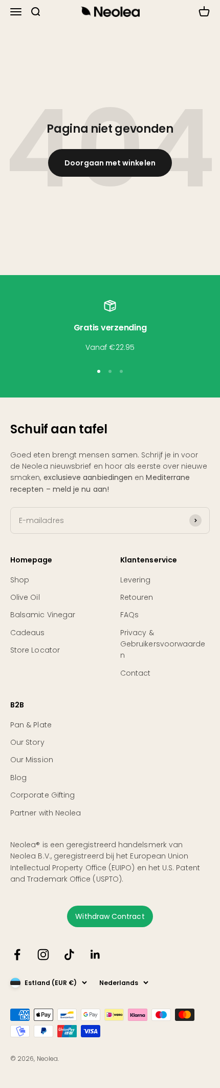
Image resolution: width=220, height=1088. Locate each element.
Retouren (136, 597)
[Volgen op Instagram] (43, 954)
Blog (18, 777)
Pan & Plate (31, 725)
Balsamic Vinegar (42, 615)
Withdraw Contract (109, 916)
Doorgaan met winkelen (109, 163)
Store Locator (35, 650)
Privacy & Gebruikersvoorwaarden (162, 644)
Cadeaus (27, 632)
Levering (135, 580)
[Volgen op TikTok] (69, 954)
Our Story (27, 742)
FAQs (129, 615)
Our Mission (31, 760)
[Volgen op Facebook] (17, 954)
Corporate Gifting (42, 795)
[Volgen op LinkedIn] (95, 954)
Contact (135, 673)
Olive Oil (25, 597)
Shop (19, 580)
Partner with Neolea (45, 813)
